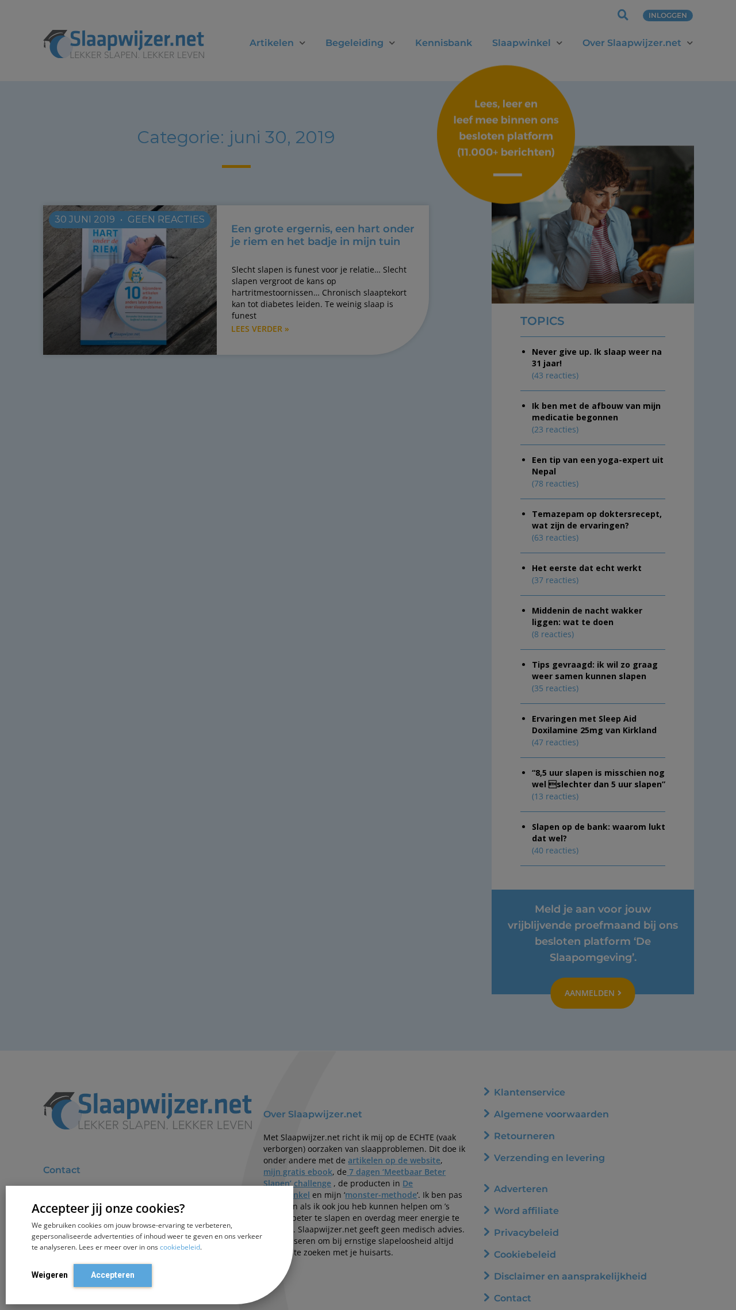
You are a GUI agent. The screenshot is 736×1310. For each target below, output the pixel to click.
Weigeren (50, 1275)
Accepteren (113, 1275)
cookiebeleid (180, 1247)
